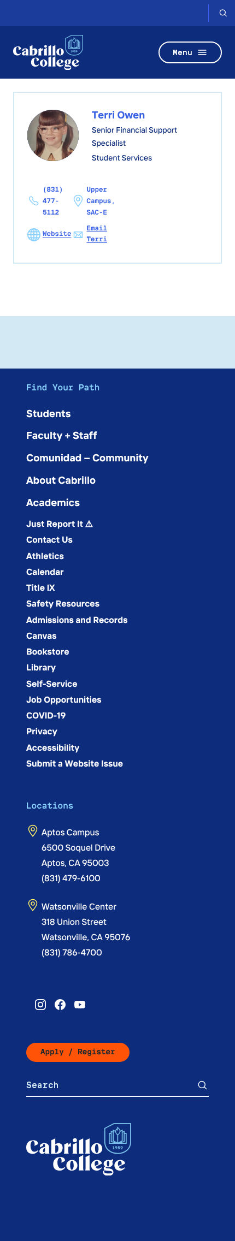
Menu (182, 52)
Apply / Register (77, 1051)
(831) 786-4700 (72, 952)
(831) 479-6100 (71, 877)
